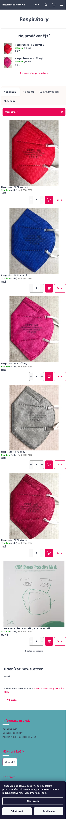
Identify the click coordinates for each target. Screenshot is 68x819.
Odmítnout (17, 811)
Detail (60, 200)
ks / (10, 762)
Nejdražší (28, 92)
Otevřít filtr (11, 112)
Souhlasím (49, 811)
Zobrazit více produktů (33, 73)
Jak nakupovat (10, 729)
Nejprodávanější (49, 92)
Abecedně (9, 101)
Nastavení (33, 801)
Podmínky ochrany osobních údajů (19, 737)
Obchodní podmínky (13, 733)
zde (44, 793)
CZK (35, 4)
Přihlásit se (12, 700)
